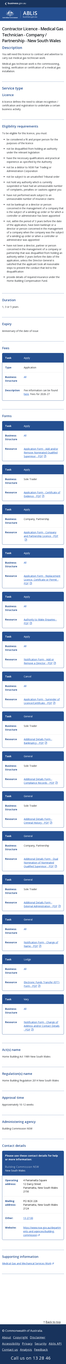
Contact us (10, 1350)
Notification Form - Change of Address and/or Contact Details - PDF (41, 1025)
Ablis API (55, 1344)
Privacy (27, 1344)
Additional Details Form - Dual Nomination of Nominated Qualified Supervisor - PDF (41, 862)
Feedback (41, 1350)
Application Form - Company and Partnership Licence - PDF (41, 536)
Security (41, 1344)
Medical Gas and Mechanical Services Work (28, 1263)
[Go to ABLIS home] (19, 14)
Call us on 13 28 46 (31, 1358)
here (26, 394)
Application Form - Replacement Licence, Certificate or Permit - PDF (42, 579)
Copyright (20, 1337)
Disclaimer (37, 1337)
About (6, 1337)
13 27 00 (28, 1218)
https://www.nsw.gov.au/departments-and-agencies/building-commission (42, 1231)
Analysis (26, 1350)
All (25, 377)
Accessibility (11, 1344)
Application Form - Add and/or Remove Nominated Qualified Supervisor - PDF (41, 452)
